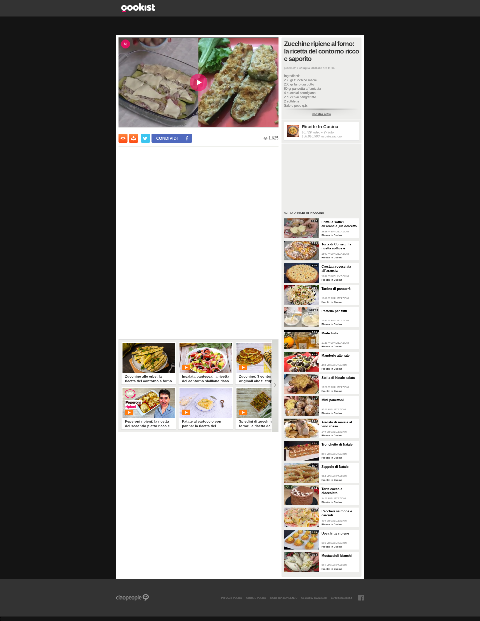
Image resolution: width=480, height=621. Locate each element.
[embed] (123, 138)
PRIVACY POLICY (231, 598)
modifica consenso (284, 598)
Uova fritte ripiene (335, 533)
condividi (167, 138)
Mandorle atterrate (336, 355)
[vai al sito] (138, 11)
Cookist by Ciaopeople (314, 598)
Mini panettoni (333, 400)
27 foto (329, 132)
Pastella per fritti (334, 311)
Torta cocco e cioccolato (332, 491)
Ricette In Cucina (320, 126)
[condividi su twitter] (145, 138)
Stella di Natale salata (338, 378)
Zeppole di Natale (335, 467)
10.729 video (311, 132)
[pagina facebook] (361, 598)
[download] (133, 138)
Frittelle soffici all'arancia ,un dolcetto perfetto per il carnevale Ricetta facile (339, 224)
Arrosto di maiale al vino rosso (337, 424)
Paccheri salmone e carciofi (337, 513)
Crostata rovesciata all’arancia (336, 268)
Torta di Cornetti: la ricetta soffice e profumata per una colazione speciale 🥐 (338, 246)
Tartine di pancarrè (336, 289)
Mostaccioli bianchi (337, 556)
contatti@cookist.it (341, 598)
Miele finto (330, 333)
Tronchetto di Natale (337, 444)
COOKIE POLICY (256, 598)
